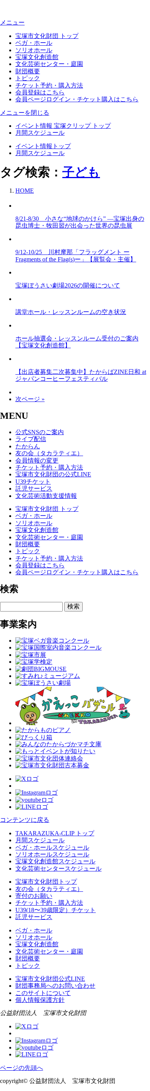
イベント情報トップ (43, 146)
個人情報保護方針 (40, 1000)
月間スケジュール (40, 132)
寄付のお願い (33, 896)
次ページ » (30, 399)
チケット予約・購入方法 (49, 85)
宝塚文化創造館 (36, 57)
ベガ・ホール (33, 43)
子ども (81, 172)
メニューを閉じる (24, 112)
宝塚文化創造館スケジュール (55, 861)
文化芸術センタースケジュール (58, 868)
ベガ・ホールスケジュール (52, 847)
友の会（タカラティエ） (49, 453)
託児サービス (33, 488)
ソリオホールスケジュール (52, 854)
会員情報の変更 (36, 460)
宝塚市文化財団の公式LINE (53, 474)
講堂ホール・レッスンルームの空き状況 (70, 312)
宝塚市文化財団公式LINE (50, 978)
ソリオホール (33, 50)
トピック (27, 78)
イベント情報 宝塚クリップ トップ (63, 125)
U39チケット (33, 481)
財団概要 (27, 71)
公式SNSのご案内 (39, 432)
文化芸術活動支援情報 (46, 496)
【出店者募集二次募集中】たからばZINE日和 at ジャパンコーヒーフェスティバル (80, 375)
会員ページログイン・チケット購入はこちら (76, 99)
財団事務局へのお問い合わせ (55, 985)
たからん (27, 446)
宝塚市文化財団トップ (46, 881)
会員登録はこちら (40, 92)
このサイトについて (43, 993)
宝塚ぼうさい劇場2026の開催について (67, 285)
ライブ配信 (30, 439)
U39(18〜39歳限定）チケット (55, 910)
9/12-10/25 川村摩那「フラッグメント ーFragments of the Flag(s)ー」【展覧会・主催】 (75, 255)
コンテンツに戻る (24, 820)
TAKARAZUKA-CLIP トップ (54, 833)
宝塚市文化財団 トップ (46, 36)
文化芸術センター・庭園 (49, 64)
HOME (24, 190)
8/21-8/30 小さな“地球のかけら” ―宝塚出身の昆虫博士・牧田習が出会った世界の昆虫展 (79, 222)
